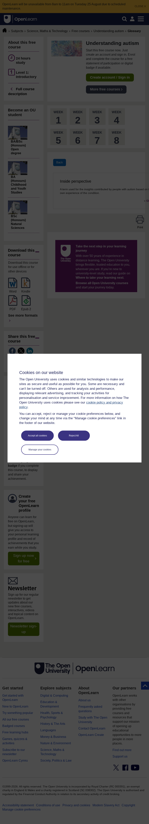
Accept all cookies (37, 435)
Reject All (74, 435)
